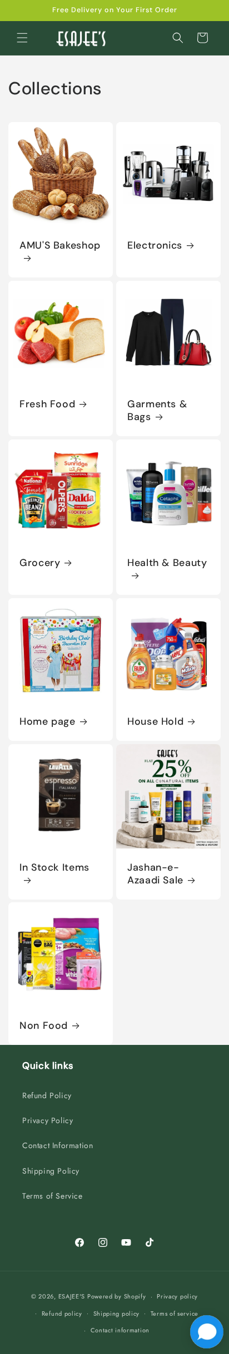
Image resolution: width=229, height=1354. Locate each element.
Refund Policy (47, 1095)
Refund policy (62, 1313)
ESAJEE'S (72, 1296)
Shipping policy (116, 1313)
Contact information (120, 1330)
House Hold (155, 721)
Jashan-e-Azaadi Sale (155, 874)
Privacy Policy (47, 1120)
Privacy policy (177, 1296)
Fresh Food (47, 404)
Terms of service (174, 1313)
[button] (22, 38)
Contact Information (57, 1145)
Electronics (154, 245)
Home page (47, 721)
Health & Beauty (167, 563)
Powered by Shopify (116, 1296)
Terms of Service (52, 1195)
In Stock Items (54, 867)
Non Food (43, 1025)
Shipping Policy (50, 1170)
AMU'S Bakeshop (60, 245)
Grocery (39, 563)
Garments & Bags (157, 410)
